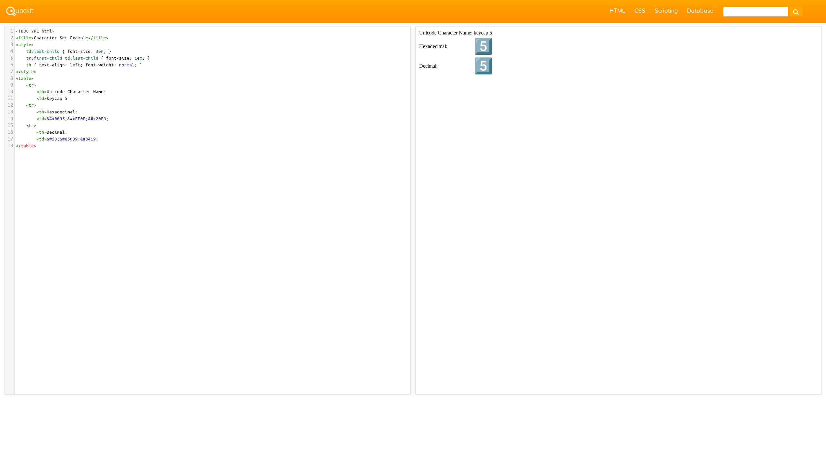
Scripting (666, 10)
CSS (639, 10)
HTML (617, 10)
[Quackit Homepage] (20, 11)
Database (700, 10)
